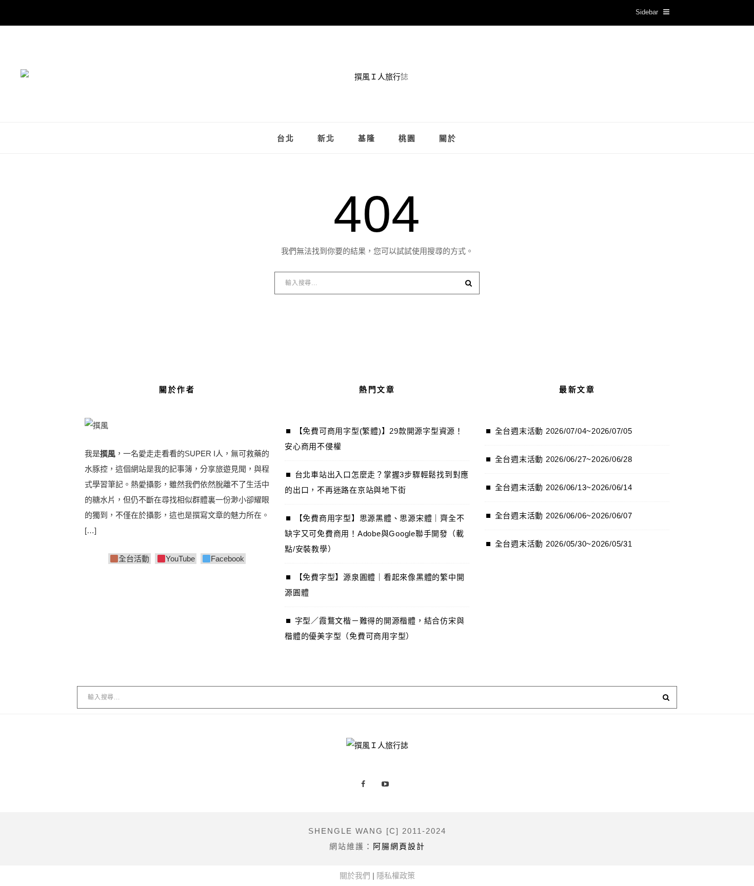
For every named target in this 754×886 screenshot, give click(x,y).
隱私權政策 (395, 875)
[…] (90, 530)
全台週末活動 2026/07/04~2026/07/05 (563, 431)
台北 (285, 138)
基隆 (366, 138)
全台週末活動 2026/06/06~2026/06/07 (563, 515)
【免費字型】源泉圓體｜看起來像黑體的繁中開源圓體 (374, 585)
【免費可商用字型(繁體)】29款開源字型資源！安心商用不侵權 (374, 439)
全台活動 (133, 558)
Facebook (227, 558)
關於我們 (355, 875)
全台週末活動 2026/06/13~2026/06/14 (563, 487)
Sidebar (647, 12)
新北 (326, 138)
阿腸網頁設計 (399, 846)
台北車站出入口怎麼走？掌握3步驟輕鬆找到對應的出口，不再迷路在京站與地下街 (377, 482)
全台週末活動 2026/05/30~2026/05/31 (563, 543)
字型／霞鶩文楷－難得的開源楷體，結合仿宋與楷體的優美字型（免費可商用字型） (374, 628)
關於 (448, 138)
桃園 (407, 138)
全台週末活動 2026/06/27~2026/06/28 (563, 459)
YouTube (180, 558)
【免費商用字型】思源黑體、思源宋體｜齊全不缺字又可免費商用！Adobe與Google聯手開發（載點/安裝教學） (374, 533)
